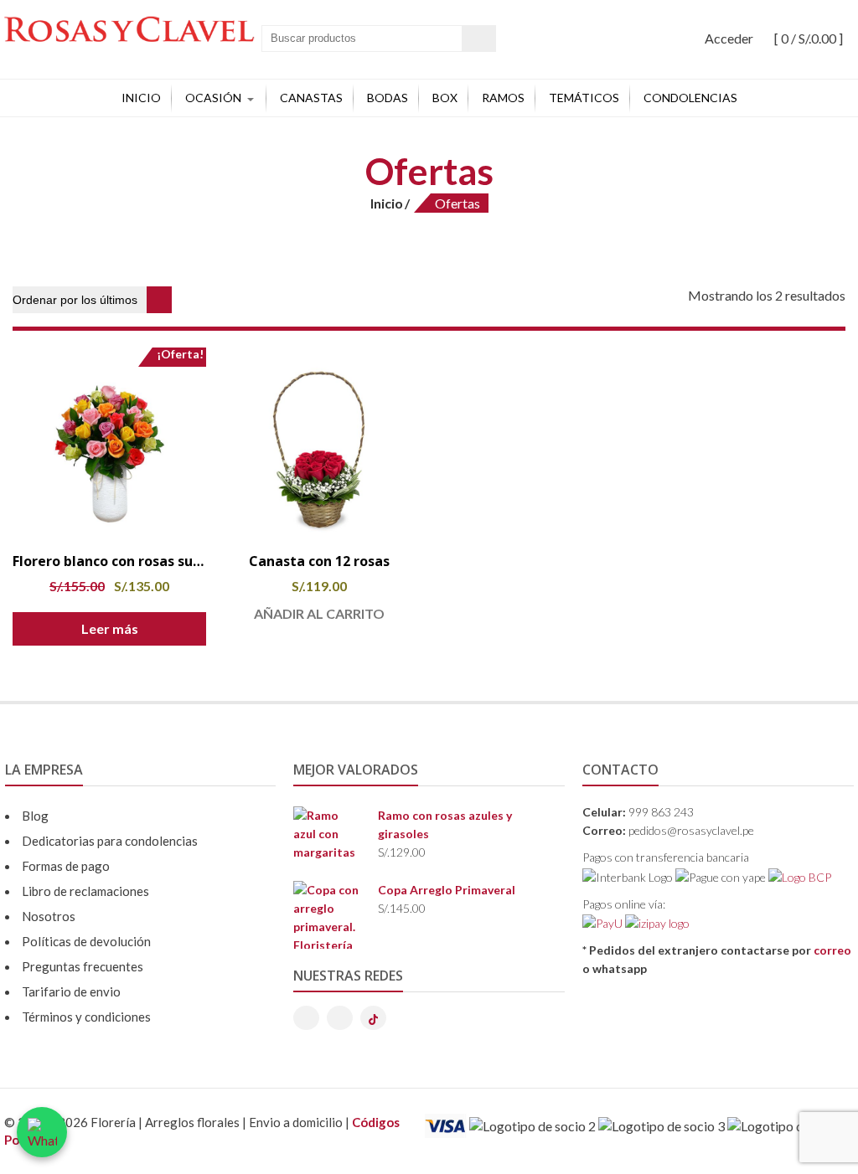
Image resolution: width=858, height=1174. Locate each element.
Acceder (729, 38)
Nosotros (48, 916)
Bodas (387, 97)
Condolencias (690, 97)
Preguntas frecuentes (82, 966)
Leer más (109, 628)
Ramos (503, 97)
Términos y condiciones (86, 1016)
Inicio (141, 97)
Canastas (311, 97)
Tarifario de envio (71, 991)
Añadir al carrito (319, 613)
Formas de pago (66, 865)
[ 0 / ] (807, 38)
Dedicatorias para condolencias (110, 840)
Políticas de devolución (86, 941)
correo (832, 950)
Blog (35, 815)
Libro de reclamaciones (85, 891)
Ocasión (213, 97)
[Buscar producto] (479, 38)
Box (444, 97)
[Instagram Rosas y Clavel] (306, 1018)
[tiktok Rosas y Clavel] (373, 1018)
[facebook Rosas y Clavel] (340, 1018)
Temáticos (584, 97)
